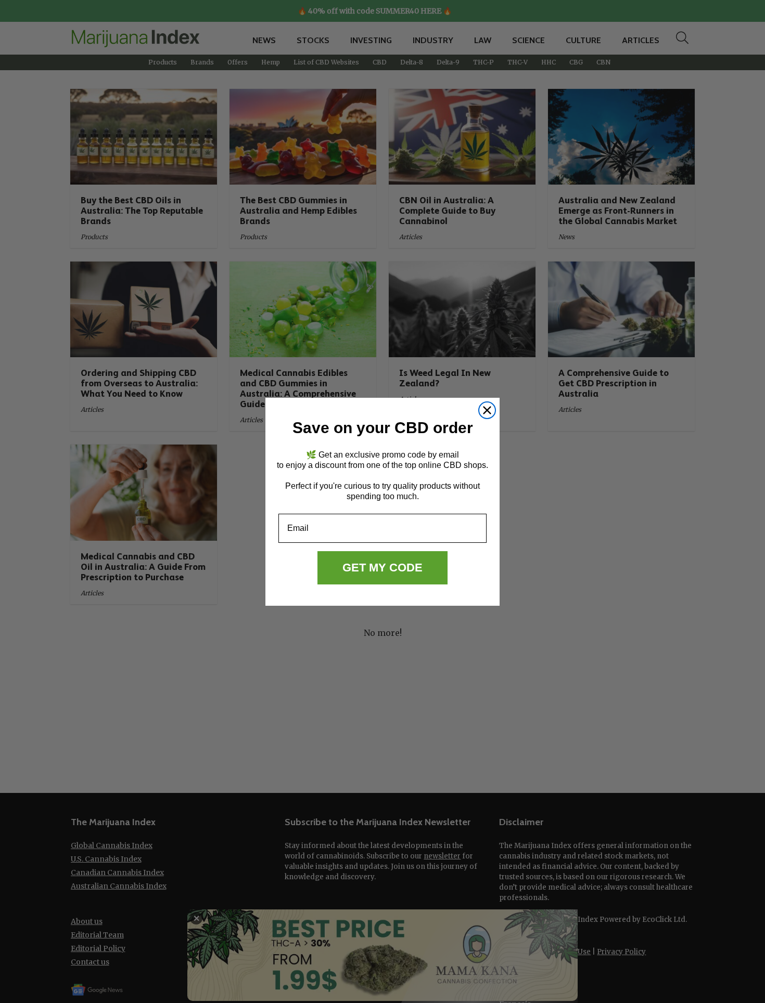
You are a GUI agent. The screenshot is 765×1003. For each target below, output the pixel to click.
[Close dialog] (487, 410)
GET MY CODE (382, 567)
